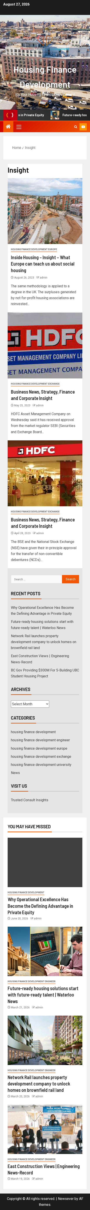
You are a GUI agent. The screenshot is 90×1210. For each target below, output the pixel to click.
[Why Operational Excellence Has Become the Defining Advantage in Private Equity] (45, 862)
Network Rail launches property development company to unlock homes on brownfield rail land (43, 642)
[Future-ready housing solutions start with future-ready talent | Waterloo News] (45, 951)
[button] (18, 126)
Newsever (66, 1199)
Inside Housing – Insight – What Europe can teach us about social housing (42, 263)
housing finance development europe (34, 249)
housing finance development (33, 732)
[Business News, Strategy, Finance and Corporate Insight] (45, 345)
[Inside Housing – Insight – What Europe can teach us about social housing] (45, 211)
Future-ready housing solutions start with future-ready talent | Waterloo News (43, 994)
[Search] (75, 127)
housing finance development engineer (40, 740)
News (15, 773)
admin (43, 277)
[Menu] (18, 126)
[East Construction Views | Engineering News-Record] (45, 1129)
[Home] (8, 127)
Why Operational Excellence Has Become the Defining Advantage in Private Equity (40, 905)
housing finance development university (41, 765)
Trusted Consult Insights (29, 800)
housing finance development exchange (35, 384)
